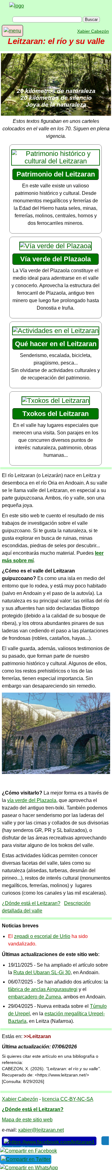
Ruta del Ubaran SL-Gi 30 (42, 972)
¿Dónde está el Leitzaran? (31, 903)
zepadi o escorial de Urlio (42, 936)
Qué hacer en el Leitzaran (55, 344)
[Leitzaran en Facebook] (49, 1141)
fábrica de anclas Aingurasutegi (42, 989)
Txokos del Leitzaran (55, 414)
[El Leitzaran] (16, 5)
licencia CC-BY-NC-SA (67, 1099)
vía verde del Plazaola (31, 800)
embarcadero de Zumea (34, 996)
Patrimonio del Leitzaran (55, 174)
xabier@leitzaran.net (41, 1130)
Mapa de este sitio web (27, 1119)
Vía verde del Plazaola (55, 259)
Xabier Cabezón (93, 31)
